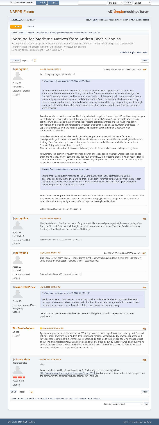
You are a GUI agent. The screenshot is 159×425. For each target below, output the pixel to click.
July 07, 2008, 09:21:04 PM (50, 253)
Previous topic (127, 52)
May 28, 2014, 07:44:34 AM (53, 328)
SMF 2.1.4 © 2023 (15, 422)
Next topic (142, 52)
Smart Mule (22, 359)
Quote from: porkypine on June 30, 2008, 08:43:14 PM (66, 293)
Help (125, 422)
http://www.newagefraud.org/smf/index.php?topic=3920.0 (68, 373)
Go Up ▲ (147, 422)
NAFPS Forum (22, 11)
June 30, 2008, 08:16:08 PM (50, 69)
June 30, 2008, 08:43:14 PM (50, 218)
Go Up (13, 392)
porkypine (21, 69)
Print (145, 60)
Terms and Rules (135, 422)
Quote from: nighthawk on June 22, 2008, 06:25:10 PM (67, 81)
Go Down (15, 60)
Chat (95, 19)
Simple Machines (29, 422)
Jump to (107, 404)
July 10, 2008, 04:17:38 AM (50, 287)
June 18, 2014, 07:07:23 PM (50, 359)
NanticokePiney (25, 287)
